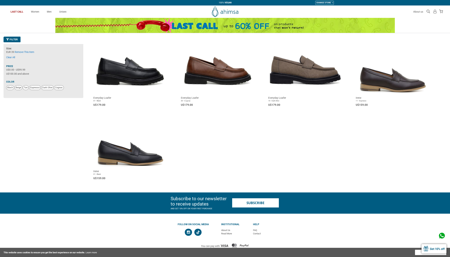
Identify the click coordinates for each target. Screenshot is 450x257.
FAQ (255, 230)
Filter (13, 39)
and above (17, 73)
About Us (225, 230)
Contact (257, 233)
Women (35, 11)
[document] (225, 252)
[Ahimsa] (225, 11)
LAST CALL (17, 11)
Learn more (91, 252)
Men (49, 11)
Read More (226, 233)
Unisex (62, 11)
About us (418, 11)
